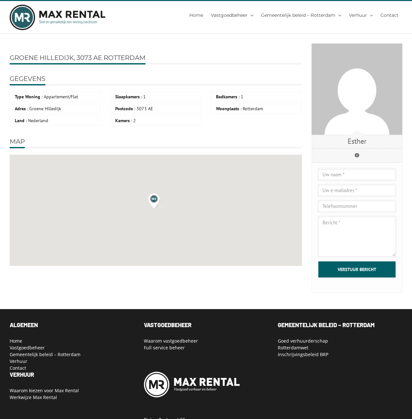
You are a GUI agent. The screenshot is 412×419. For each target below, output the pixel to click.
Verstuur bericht (357, 269)
